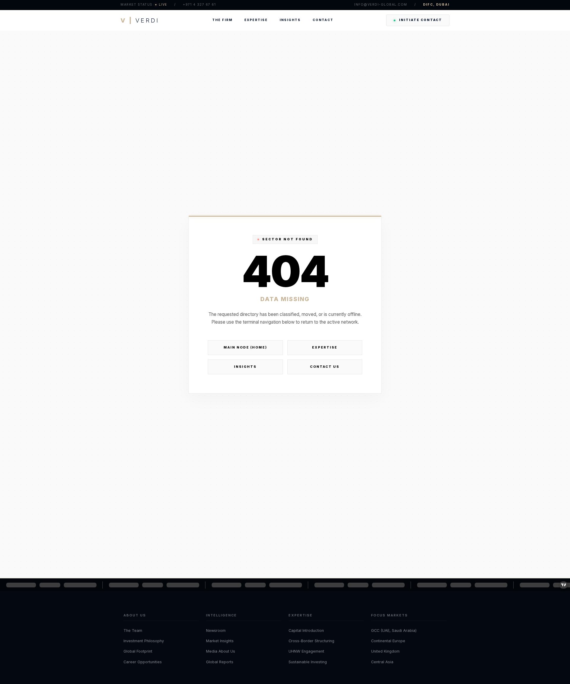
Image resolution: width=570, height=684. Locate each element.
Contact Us (324, 367)
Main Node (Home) (245, 347)
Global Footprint (138, 651)
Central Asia (382, 662)
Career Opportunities (143, 662)
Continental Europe (388, 641)
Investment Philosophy (144, 641)
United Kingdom (385, 651)
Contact (323, 20)
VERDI (140, 20)
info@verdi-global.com (380, 5)
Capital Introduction (306, 630)
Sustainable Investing (308, 662)
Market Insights (220, 641)
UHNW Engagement (306, 651)
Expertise (256, 20)
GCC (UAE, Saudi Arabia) (394, 630)
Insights (290, 20)
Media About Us (220, 651)
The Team (133, 630)
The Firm (222, 20)
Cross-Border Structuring (311, 641)
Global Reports (219, 662)
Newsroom (216, 630)
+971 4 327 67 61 (199, 5)
